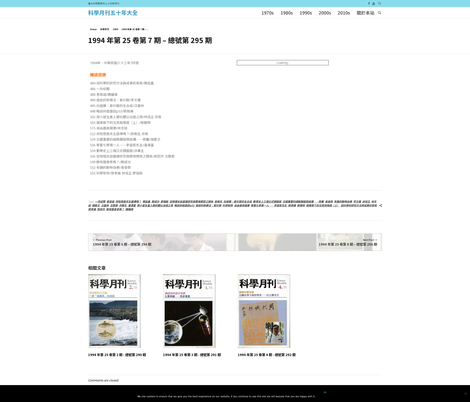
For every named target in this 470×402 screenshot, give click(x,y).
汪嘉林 (105, 205)
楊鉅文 (96, 205)
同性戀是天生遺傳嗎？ (128, 201)
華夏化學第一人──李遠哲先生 (269, 205)
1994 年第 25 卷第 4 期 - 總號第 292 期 (267, 354)
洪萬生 (123, 205)
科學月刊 (104, 29)
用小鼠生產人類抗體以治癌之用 (155, 205)
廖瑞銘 (164, 201)
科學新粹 (228, 205)
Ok (325, 392)
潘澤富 (132, 205)
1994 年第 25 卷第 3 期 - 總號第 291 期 (192, 354)
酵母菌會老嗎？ (115, 209)
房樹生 (218, 201)
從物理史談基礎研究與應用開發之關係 (191, 201)
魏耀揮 (129, 209)
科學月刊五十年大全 (113, 12)
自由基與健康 (242, 205)
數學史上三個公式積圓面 (267, 201)
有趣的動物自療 (343, 201)
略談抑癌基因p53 (184, 205)
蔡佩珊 (292, 205)
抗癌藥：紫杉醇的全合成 (237, 201)
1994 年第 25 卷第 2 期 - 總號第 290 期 (117, 354)
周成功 (155, 201)
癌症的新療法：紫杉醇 (208, 205)
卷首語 (110, 201)
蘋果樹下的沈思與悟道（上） (322, 205)
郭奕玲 (101, 209)
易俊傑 (329, 201)
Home (93, 29)
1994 (115, 29)
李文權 (357, 201)
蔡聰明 (301, 205)
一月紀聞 (100, 201)
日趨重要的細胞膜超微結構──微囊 (303, 201)
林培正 (366, 201)
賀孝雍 (92, 209)
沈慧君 (114, 205)
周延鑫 (146, 201)
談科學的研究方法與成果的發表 (359, 205)
